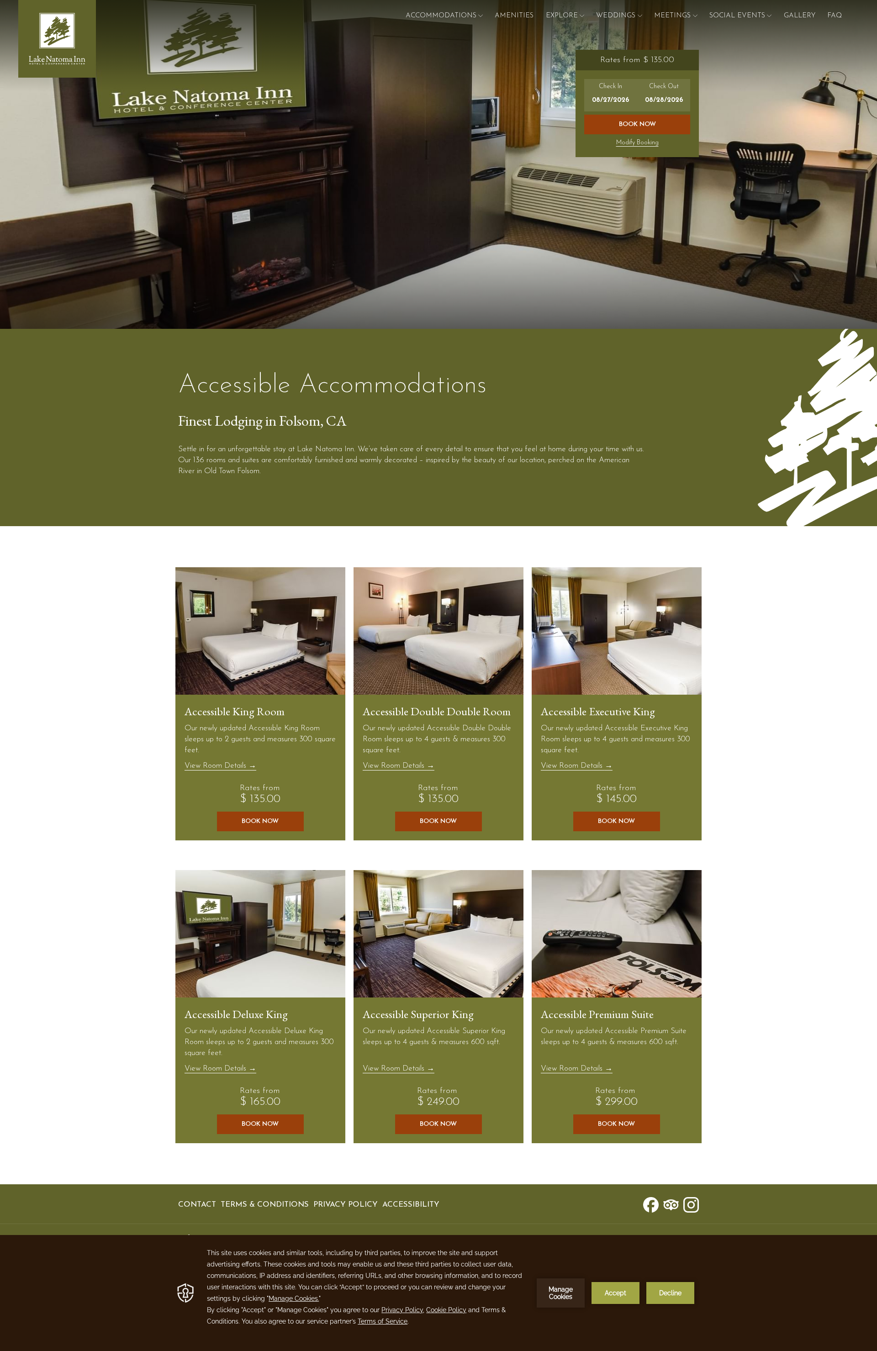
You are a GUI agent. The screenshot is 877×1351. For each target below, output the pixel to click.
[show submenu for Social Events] (769, 16)
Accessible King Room (235, 711)
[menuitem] (514, 16)
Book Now (637, 124)
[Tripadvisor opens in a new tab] (671, 1204)
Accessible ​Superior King (418, 1014)
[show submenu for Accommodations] (480, 16)
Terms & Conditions (265, 1205)
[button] (610, 95)
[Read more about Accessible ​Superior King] (438, 933)
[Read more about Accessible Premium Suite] (617, 933)
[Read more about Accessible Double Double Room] (438, 631)
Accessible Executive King (598, 711)
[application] (438, 1293)
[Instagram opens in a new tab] (691, 1204)
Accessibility (410, 1205)
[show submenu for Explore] (582, 16)
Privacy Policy (345, 1205)
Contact (197, 1205)
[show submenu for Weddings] (640, 16)
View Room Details (216, 766)
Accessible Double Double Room (437, 711)
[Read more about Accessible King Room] (260, 631)
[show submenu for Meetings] (695, 16)
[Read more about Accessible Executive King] (617, 631)
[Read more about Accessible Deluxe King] (260, 933)
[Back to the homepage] (57, 39)
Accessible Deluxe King (236, 1014)
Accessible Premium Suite (597, 1014)
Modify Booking (637, 142)
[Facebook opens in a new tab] (651, 1204)
